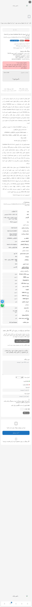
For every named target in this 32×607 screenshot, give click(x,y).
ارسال (15, 29)
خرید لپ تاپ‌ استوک (14, 98)
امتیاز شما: (27, 377)
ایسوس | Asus (16, 47)
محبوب (18, 29)
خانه (30, 23)
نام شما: (28, 387)
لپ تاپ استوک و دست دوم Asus (23, 45)
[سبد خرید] (29, 17)
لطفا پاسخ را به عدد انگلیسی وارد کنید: (20, 405)
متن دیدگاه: (27, 359)
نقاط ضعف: (25, 384)
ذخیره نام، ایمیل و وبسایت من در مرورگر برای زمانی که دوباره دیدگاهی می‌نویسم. (17, 401)
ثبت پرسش (15, 432)
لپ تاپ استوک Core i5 (18, 195)
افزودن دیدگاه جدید (21, 341)
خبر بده (13, 29)
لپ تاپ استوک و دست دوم (22, 23)
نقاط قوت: (25, 381)
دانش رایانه (6, 183)
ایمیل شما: (27, 393)
